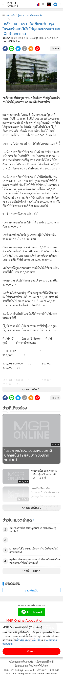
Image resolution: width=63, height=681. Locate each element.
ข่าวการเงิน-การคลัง (32, 15)
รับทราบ (31, 651)
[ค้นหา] (43, 4)
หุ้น (18, 15)
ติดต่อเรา (54, 669)
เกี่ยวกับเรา (42, 669)
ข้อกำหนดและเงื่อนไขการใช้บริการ (31, 665)
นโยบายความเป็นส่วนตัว (21, 661)
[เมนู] (3, 4)
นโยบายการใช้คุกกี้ (44, 661)
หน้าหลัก (10, 15)
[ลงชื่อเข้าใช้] (55, 4)
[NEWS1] (49, 4)
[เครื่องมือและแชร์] (61, 4)
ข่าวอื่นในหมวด (31, 571)
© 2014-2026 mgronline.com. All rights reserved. (31, 673)
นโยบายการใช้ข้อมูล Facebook (19, 669)
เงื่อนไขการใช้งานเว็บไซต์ (28, 639)
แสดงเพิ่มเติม (33, 389)
